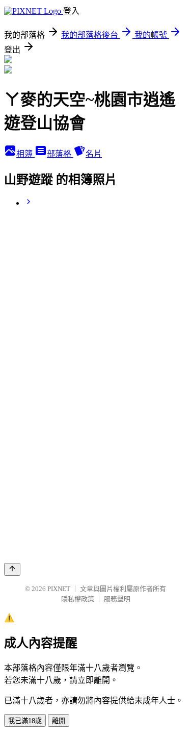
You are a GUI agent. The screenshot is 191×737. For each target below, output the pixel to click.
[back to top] (12, 569)
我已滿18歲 (25, 721)
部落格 (60, 154)
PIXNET (58, 589)
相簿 (25, 154)
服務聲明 (117, 599)
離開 (58, 721)
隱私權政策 (77, 599)
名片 (94, 154)
